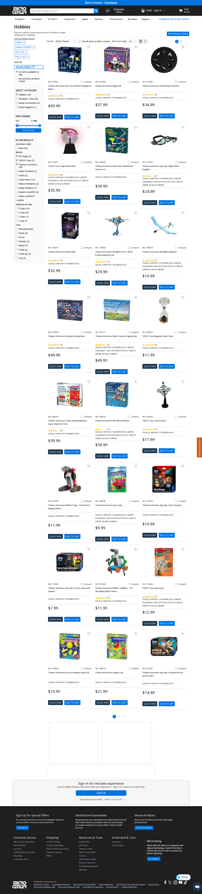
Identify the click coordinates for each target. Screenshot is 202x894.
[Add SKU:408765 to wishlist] (136, 466)
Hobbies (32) (25, 94)
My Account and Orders (24, 841)
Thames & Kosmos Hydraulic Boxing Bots (66, 336)
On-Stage (20, 52)
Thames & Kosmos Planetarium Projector (160, 86)
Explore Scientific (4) (28, 192)
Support (146, 19)
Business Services (87, 862)
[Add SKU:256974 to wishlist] (88, 633)
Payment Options (54, 852)
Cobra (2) (23, 175)
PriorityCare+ (116, 19)
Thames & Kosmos (24, 47)
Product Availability (54, 845)
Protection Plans (21, 859)
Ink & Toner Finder (87, 852)
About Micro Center (41, 884)
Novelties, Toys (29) (28, 99)
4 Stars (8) (24, 212)
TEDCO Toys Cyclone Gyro (154, 420)
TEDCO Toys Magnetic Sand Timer (157, 336)
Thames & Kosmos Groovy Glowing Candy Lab (68, 672)
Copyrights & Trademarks (93, 887)
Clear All (18, 62)
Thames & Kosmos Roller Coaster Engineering (116, 336)
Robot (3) (23, 245)
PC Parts (52, 19)
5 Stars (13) (24, 208)
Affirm (49, 855)
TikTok (185, 882)
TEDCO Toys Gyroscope (153, 588)
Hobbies (20, 42)
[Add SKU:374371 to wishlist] (88, 127)
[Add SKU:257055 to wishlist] (88, 466)
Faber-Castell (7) (27, 196)
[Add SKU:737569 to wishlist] (183, 127)
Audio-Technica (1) (28, 171)
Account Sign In (112, 887)
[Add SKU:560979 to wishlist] (183, 297)
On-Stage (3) (25, 156)
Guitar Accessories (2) (29, 103)
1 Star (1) (23, 221)
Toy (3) (22, 258)
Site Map (83, 869)
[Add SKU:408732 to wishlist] (136, 382)
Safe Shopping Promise (24, 852)
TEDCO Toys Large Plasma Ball (61, 166)
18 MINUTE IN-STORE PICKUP (174, 19)
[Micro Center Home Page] (19, 9)
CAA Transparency (106, 884)
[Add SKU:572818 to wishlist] (183, 466)
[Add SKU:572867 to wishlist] (88, 549)
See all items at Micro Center (29, 80)
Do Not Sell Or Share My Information (130, 884)
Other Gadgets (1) (27, 107)
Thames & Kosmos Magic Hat (108, 86)
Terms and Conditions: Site (44, 887)
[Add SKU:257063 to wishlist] (136, 549)
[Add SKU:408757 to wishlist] (88, 213)
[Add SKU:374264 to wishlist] (183, 549)
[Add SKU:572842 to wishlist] (183, 633)
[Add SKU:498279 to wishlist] (183, 213)
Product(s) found (178, 33)
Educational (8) (26, 229)
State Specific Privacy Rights (84, 884)
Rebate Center (85, 848)
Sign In (101, 793)
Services (99, 19)
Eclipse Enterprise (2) (29, 183)
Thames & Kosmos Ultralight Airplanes (159, 251)
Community (84, 841)
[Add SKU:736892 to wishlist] (136, 213)
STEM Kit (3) (25, 254)
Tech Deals (110, 2)
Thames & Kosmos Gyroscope (108, 505)
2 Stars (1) (24, 216)
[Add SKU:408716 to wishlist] (136, 633)
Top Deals (36, 19)
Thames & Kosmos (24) (28, 165)
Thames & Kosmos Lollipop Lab (109, 672)
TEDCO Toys (22, 57)
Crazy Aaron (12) (27, 179)
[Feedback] (199, 447)
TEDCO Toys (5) (26, 160)
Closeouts (116, 841)
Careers (82, 855)
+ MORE (20, 200)
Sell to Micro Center (88, 859)
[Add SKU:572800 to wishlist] (136, 47)
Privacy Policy (153, 884)
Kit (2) (22, 237)
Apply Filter (28, 130)
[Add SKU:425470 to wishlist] (183, 382)
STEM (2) (23, 250)
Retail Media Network (88, 866)
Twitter (170, 882)
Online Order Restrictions (57, 848)
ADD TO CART (72, 117)
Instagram (175, 882)
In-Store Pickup (53, 841)
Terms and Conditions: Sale (69, 887)
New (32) (23, 148)
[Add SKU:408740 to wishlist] (88, 382)
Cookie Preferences (129, 887)
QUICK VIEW (55, 117)
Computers (69, 19)
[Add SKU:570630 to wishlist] (88, 297)
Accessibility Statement (61, 884)
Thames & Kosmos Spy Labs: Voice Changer (162, 505)
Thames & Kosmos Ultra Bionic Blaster (112, 420)
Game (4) (23, 233)
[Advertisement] (74, 743)
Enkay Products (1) (28, 188)
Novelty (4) (24, 241)
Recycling (18, 855)
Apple (85, 19)
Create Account (113, 799)
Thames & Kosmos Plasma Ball (61, 251)
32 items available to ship (29, 73)
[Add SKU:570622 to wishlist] (88, 47)
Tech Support (118, 845)
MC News (132, 19)
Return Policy (20, 845)
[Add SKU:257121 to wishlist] (136, 297)
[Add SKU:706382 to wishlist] (136, 127)
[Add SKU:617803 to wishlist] (183, 47)
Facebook (165, 882)
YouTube (180, 882)
